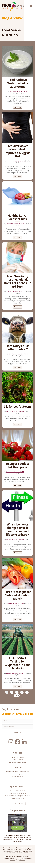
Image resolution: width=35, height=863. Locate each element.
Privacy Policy (21, 858)
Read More (18, 107)
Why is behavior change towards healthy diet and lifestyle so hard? (17, 529)
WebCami (22, 860)
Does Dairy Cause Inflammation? (17, 347)
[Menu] (31, 6)
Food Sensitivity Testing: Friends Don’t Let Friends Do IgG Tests (17, 281)
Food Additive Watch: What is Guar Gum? (17, 83)
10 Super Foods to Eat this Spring (17, 465)
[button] (17, 732)
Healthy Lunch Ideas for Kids (17, 217)
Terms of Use (13, 858)
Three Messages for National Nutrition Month (17, 595)
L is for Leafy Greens (17, 406)
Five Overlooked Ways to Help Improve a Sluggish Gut (17, 151)
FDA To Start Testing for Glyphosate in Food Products (17, 663)
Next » (17, 695)
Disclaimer (6, 858)
